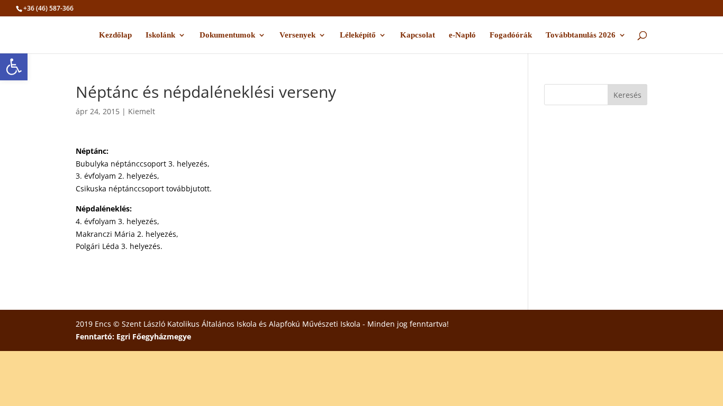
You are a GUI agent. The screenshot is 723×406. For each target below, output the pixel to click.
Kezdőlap (115, 35)
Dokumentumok (227, 35)
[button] (14, 66)
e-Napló (462, 35)
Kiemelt (141, 111)
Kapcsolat (417, 35)
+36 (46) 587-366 (48, 8)
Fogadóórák (511, 35)
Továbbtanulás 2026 (581, 35)
